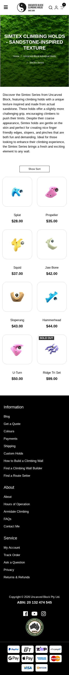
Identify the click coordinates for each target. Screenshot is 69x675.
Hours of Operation (17, 504)
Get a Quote (12, 424)
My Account (12, 547)
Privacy (9, 570)
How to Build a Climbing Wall (23, 461)
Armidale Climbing (16, 511)
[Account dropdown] (56, 7)
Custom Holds (13, 453)
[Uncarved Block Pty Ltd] (32, 7)
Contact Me (12, 526)
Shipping (9, 446)
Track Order (12, 555)
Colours (9, 431)
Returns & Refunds (17, 577)
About (8, 497)
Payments (10, 438)
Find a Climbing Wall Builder (23, 468)
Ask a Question (14, 562)
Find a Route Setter (17, 475)
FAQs (7, 519)
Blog (7, 416)
